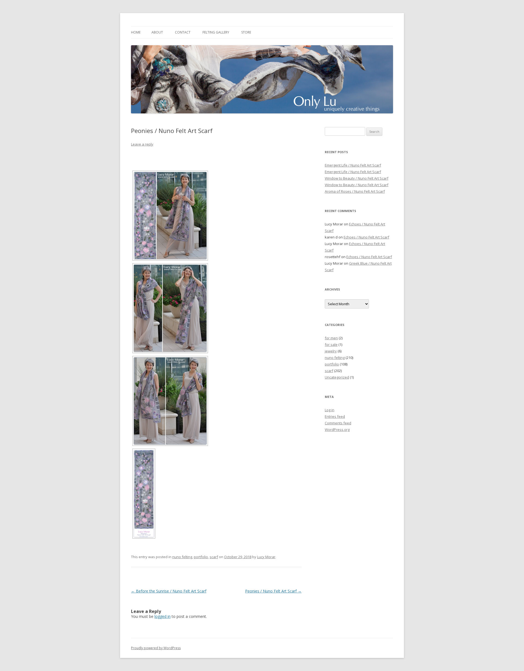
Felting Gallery (216, 32)
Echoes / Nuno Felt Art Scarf (366, 237)
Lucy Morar (266, 556)
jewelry (331, 351)
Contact (182, 32)
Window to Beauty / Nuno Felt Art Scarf (356, 178)
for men (331, 338)
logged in (162, 616)
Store (246, 32)
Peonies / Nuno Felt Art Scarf (273, 591)
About (157, 32)
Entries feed (335, 416)
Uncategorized (337, 377)
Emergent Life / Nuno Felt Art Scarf (353, 165)
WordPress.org (337, 429)
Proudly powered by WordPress (156, 648)
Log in (329, 409)
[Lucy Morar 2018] (170, 215)
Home (136, 32)
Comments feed (338, 423)
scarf (214, 556)
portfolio (201, 556)
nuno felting (182, 556)
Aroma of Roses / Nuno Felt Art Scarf (355, 191)
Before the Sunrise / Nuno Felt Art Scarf (168, 591)
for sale (331, 344)
